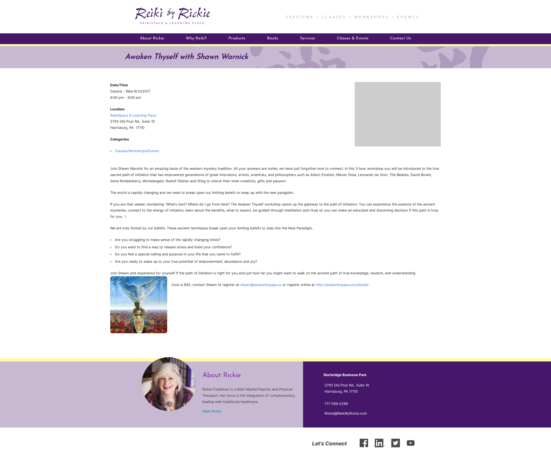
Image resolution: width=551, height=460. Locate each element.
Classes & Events (352, 38)
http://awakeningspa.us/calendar (342, 284)
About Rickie (152, 38)
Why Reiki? (196, 38)
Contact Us (400, 38)
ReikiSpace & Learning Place (133, 115)
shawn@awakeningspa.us (261, 284)
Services (307, 38)
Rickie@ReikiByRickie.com (346, 413)
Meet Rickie (211, 411)
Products (236, 38)
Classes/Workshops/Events (137, 151)
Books (272, 38)
